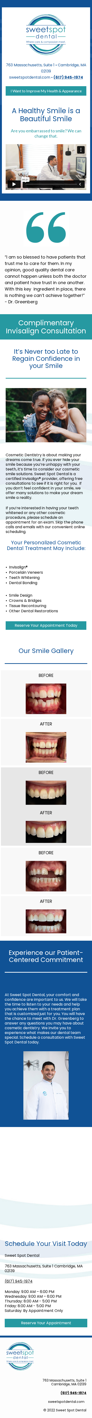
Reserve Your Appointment (46, 1323)
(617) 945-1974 (19, 1281)
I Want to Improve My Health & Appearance (46, 91)
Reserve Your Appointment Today (46, 625)
